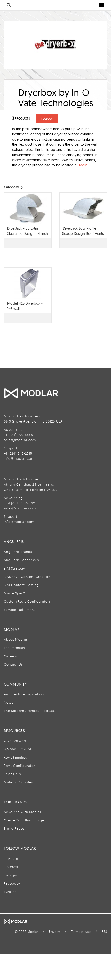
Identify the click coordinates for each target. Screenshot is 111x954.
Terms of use (81, 932)
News (8, 702)
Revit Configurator (19, 765)
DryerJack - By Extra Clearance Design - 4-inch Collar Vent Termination (27, 233)
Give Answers (15, 741)
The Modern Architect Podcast (29, 711)
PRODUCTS (21, 118)
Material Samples (18, 782)
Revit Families (15, 757)
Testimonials (14, 648)
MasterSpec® (14, 593)
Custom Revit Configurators (27, 601)
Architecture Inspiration (24, 694)
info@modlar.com (19, 458)
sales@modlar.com (20, 440)
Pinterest (11, 867)
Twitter (10, 892)
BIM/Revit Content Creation (27, 576)
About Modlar (15, 639)
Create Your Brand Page (24, 820)
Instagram (12, 875)
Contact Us (13, 664)
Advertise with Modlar (22, 812)
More (83, 165)
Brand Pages (14, 828)
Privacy (54, 932)
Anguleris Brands (18, 552)
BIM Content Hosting (21, 585)
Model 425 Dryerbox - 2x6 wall (25, 306)
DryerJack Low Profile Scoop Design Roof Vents (83, 231)
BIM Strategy (14, 568)
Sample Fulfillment (19, 610)
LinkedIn (11, 858)
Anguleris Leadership (21, 560)
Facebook (12, 883)
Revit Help (12, 774)
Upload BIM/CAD (18, 749)
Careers (10, 656)
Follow (46, 118)
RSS (104, 932)
